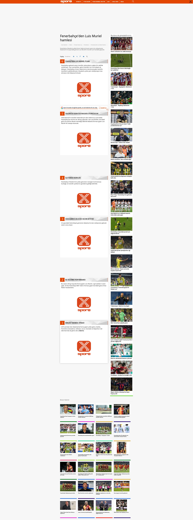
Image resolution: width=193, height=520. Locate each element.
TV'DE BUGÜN (86, 1)
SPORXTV (78, 1)
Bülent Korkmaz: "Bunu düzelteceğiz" (121, 159)
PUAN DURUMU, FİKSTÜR (99, 1)
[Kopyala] (87, 56)
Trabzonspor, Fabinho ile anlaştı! (120, 306)
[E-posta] (83, 56)
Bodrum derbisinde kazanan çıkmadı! (121, 358)
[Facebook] (73, 56)
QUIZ (108, 1)
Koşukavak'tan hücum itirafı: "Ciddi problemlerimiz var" (120, 124)
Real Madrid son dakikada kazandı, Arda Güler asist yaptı (120, 214)
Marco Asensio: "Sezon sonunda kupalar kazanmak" (120, 269)
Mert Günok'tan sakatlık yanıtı (119, 323)
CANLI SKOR (115, 1)
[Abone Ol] (67, 57)
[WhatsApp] (80, 56)
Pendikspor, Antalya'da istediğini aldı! (121, 375)
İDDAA (122, 1)
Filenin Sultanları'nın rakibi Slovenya (121, 51)
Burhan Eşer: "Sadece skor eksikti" (120, 142)
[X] (77, 56)
